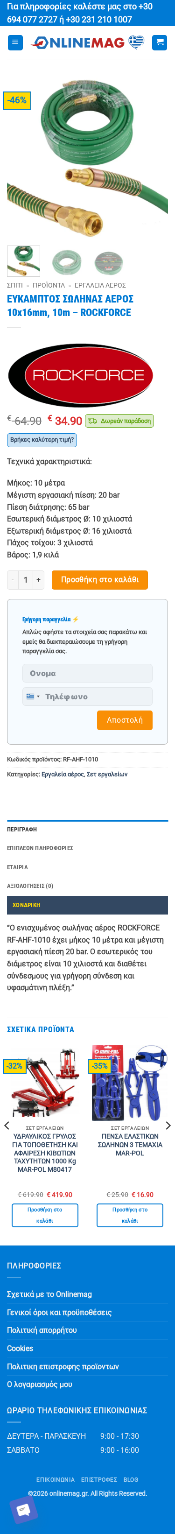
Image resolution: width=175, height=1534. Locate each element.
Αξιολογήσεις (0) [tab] (30, 885)
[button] (15, 42)
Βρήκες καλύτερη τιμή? (42, 439)
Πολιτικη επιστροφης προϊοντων (63, 1366)
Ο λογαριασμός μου (39, 1384)
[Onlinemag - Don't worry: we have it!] (87, 42)
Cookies (20, 1348)
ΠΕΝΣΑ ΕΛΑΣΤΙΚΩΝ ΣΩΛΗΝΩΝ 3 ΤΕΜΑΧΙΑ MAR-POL (130, 1144)
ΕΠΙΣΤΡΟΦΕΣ (99, 1480)
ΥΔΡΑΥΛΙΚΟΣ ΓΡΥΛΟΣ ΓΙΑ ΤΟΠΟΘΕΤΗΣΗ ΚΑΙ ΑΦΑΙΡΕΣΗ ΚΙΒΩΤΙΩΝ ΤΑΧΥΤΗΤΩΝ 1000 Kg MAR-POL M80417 (45, 1153)
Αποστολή (125, 720)
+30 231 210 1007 (99, 19)
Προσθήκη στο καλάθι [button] (45, 1215)
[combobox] (32, 696)
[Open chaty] (24, 1509)
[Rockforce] (81, 375)
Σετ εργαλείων (107, 774)
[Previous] (22, 158)
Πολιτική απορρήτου (42, 1330)
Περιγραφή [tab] (22, 829)
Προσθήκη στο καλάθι (100, 580)
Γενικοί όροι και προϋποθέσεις (59, 1312)
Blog (131, 1480)
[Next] (153, 158)
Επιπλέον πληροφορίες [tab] (40, 847)
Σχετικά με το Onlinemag (49, 1294)
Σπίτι (15, 285)
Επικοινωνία (55, 1480)
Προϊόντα (49, 285)
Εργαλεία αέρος (100, 285)
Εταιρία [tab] (17, 867)
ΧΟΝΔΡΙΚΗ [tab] (26, 904)
